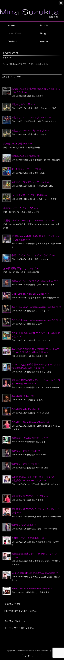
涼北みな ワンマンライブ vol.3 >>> (31, 117)
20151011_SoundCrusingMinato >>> (30, 422)
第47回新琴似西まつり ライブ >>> (21, 268)
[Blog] (48, 35)
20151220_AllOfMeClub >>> (26, 409)
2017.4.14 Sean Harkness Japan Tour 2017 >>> (36, 320)
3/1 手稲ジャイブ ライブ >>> (27, 169)
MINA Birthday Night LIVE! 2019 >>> (30, 293)
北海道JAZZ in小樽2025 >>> (26, 156)
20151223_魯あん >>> (23, 396)
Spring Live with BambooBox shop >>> (31, 588)
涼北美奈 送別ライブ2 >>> (25, 450)
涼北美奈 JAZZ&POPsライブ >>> (29, 437)
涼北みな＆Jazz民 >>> (23, 104)
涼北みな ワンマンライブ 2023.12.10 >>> (34, 280)
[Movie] (48, 43)
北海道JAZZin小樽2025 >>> (17, 143)
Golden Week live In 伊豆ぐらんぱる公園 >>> (34, 573)
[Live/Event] (16, 35)
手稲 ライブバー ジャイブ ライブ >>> (33, 255)
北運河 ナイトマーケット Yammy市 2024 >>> (29, 220)
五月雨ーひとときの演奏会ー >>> (28, 538)
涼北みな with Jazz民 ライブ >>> (30, 130)
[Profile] (48, 27)
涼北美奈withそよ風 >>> (23, 525)
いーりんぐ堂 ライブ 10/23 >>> (29, 195)
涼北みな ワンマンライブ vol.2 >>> (31, 182)
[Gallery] (16, 43)
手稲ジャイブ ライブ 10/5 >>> (20, 208)
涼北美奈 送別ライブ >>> (25, 464)
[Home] (16, 27)
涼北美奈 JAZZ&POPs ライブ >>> (29, 496)
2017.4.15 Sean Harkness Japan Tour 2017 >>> (36, 307)
